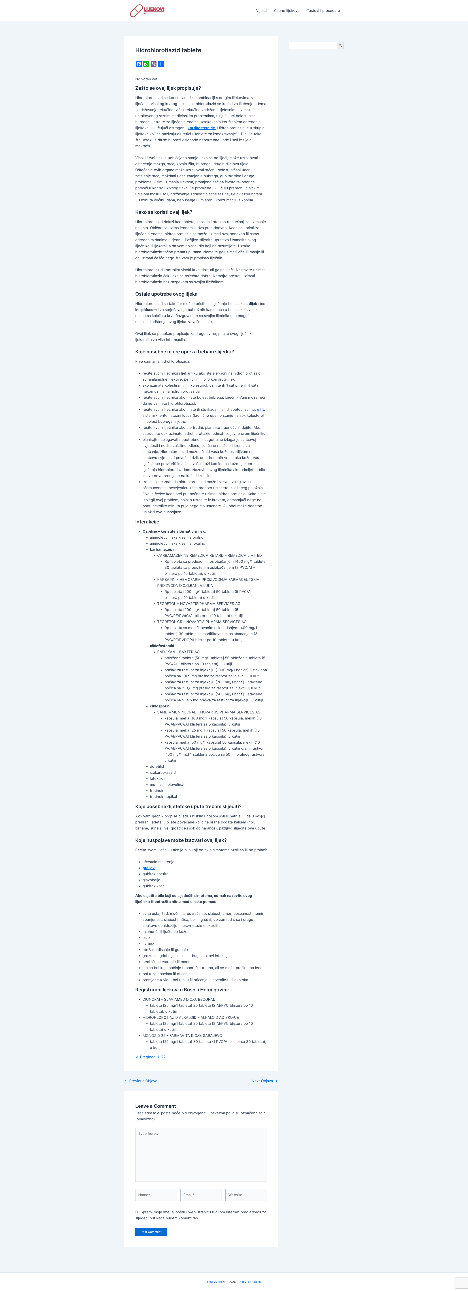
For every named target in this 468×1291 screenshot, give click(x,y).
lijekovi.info (214, 1282)
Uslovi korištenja (250, 1282)
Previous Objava (141, 1081)
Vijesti (261, 10)
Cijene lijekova (286, 10)
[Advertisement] (316, 110)
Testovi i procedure (323, 10)
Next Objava (265, 1081)
